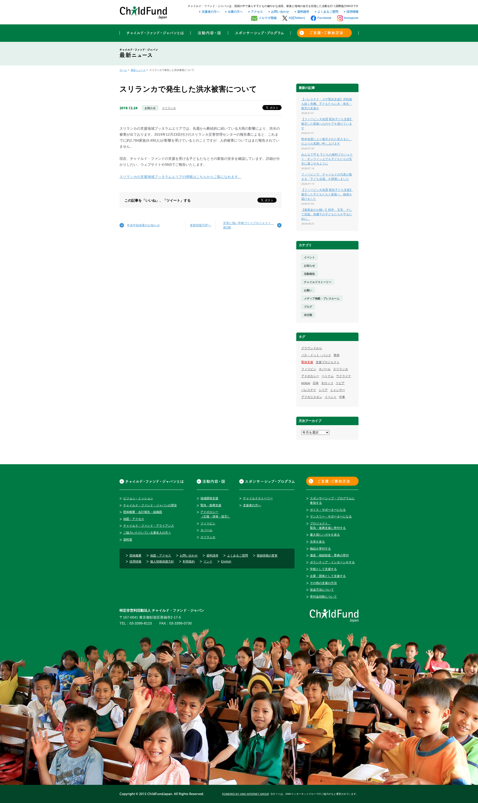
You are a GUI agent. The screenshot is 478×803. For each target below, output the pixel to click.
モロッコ (327, 383)
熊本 (337, 355)
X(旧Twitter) (297, 18)
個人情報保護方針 (162, 561)
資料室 (127, 539)
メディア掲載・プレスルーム (322, 298)
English (226, 561)
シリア (323, 390)
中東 (342, 397)
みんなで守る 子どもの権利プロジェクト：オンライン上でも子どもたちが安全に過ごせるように (327, 159)
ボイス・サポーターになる (328, 510)
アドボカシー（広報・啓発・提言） (215, 514)
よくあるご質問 (327, 11)
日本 (316, 383)
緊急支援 (307, 362)
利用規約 (189, 561)
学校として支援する (323, 569)
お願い (308, 290)
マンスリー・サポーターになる (331, 516)
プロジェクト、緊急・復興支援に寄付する (328, 526)
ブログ (308, 306)
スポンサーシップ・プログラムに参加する (332, 501)
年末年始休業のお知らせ (143, 225)
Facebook (324, 18)
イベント (309, 257)
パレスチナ (308, 390)
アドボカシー (310, 376)
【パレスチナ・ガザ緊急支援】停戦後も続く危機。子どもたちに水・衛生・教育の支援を (326, 104)
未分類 (308, 314)
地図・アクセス (133, 519)
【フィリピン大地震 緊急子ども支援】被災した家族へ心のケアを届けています (327, 123)
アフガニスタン (311, 397)
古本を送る (317, 541)
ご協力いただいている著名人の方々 (147, 532)
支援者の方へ (211, 11)
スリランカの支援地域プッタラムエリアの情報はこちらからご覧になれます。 (180, 177)
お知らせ (150, 108)
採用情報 (352, 11)
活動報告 (309, 273)
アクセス (257, 11)
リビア (340, 383)
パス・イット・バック (316, 355)
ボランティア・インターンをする (332, 562)
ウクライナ (343, 376)
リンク (207, 561)
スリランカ (169, 108)
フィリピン (308, 369)
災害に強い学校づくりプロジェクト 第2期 (248, 225)
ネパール (325, 369)
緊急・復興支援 (210, 505)
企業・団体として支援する (328, 576)
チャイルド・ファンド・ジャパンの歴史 (150, 505)
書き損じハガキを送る (325, 534)
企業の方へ (235, 11)
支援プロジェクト (328, 362)
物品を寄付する (320, 548)
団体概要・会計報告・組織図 (142, 512)
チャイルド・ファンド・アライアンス (148, 525)
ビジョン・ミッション (138, 498)
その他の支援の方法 (323, 583)
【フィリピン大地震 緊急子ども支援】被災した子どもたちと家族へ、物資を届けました (327, 194)
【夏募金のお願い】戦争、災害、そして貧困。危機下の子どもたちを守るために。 (326, 214)
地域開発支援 (209, 498)
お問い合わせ (280, 11)
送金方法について (322, 589)
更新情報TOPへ (200, 225)
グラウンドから (311, 348)
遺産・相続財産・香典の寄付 (329, 555)
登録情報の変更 (267, 555)
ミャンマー (337, 390)
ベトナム (328, 376)
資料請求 (303, 11)
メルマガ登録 (268, 18)
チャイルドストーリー (317, 282)
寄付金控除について (323, 596)
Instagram (351, 18)
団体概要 (135, 555)
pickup (305, 383)
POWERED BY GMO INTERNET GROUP (245, 794)
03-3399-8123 (140, 623)
